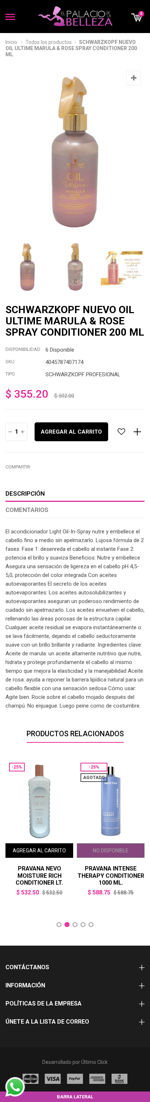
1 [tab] (59, 924)
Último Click (94, 1062)
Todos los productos (48, 42)
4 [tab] (83, 924)
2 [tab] (67, 924)
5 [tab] (91, 924)
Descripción (25, 493)
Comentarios (26, 509)
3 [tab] (75, 924)
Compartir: (18, 467)
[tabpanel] (39, 832)
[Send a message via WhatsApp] (15, 1087)
